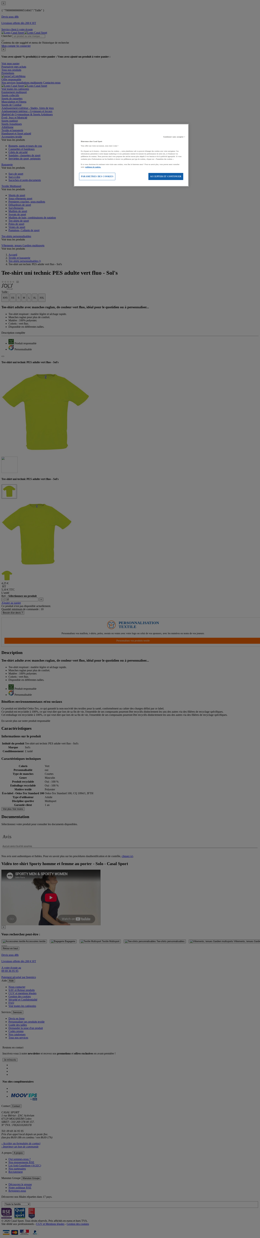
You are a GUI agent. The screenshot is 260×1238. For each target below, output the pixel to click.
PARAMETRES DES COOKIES (97, 176)
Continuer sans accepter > (174, 137)
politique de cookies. (93, 167)
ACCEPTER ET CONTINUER (165, 176)
